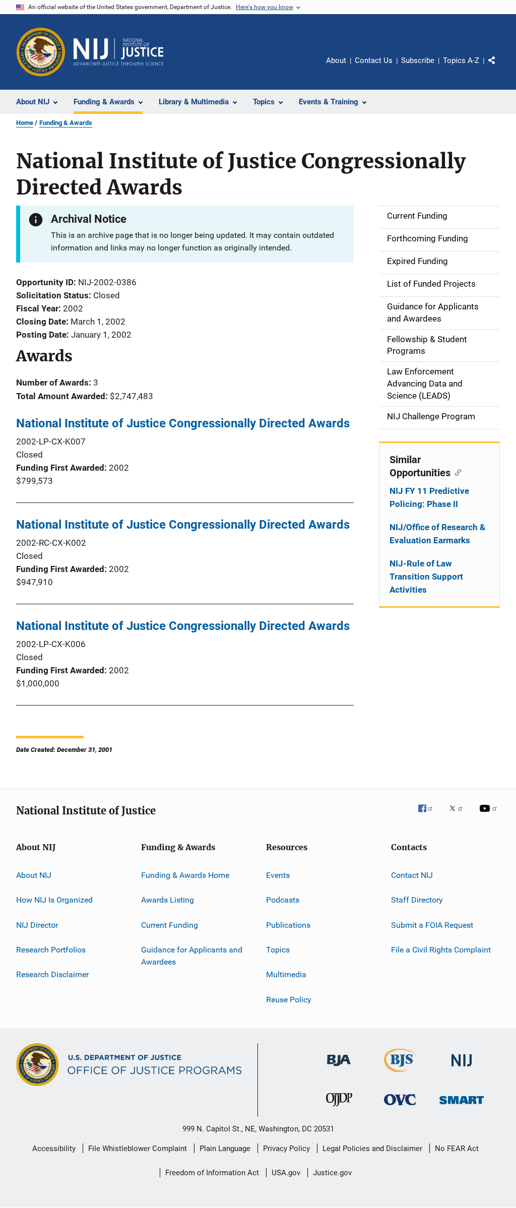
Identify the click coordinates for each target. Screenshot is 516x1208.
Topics (278, 950)
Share (500, 67)
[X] (459, 815)
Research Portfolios (51, 950)
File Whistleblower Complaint (137, 1148)
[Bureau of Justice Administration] (339, 1067)
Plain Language (225, 1148)
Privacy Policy (286, 1148)
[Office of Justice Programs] (41, 52)
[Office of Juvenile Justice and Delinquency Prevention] (339, 1108)
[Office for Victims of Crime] (400, 1107)
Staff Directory (417, 900)
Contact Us (374, 60)
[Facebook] (429, 815)
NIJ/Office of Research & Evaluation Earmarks (437, 533)
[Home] (118, 52)
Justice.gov (332, 1172)
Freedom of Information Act (212, 1172)
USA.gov (286, 1172)
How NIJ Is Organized (54, 900)
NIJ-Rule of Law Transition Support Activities (426, 576)
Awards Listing (167, 900)
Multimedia (286, 974)
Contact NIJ (412, 875)
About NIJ (33, 875)
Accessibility (54, 1148)
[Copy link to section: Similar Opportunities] (455, 472)
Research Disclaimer (52, 974)
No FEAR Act (457, 1148)
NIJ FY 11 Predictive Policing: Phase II (429, 497)
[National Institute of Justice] (462, 1068)
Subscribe (417, 60)
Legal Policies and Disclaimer (372, 1148)
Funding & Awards (65, 122)
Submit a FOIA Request (432, 925)
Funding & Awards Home (185, 875)
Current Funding (169, 925)
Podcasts (282, 900)
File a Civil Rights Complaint (441, 950)
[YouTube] (490, 815)
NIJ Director (37, 925)
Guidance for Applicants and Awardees (191, 956)
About (336, 60)
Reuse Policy (288, 999)
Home (24, 122)
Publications (288, 925)
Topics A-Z (461, 60)
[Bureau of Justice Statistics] (400, 1074)
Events (278, 875)
